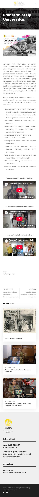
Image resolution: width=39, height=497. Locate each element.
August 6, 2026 (10, 336)
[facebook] (3, 492)
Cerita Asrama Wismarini (14, 338)
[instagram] (7, 492)
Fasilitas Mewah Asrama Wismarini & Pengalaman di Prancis (18, 404)
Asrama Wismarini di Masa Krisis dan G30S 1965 (18, 370)
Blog (5, 24)
